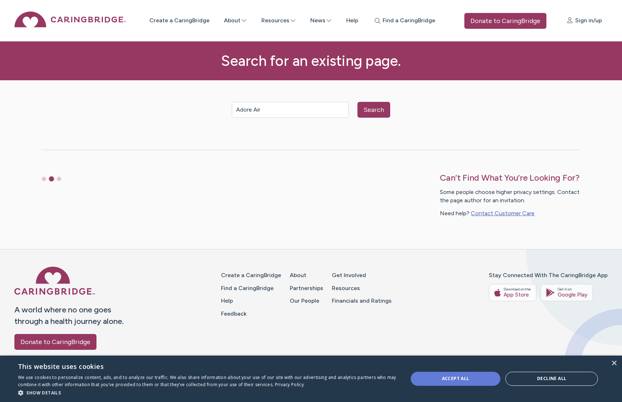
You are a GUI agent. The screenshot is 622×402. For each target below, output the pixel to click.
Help (352, 20)
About (232, 20)
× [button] (614, 363)
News (317, 20)
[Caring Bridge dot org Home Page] (70, 25)
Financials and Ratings (362, 300)
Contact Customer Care (503, 213)
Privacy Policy (289, 384)
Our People (304, 300)
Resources (275, 20)
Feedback (234, 313)
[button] (207, 392)
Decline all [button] (551, 378)
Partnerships (306, 288)
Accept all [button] (455, 378)
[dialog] (311, 379)
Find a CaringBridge (247, 288)
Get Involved (349, 275)
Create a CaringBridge (179, 20)
